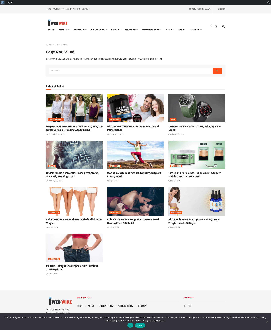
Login (222, 9)
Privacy (140, 325)
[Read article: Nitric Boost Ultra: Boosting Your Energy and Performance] (135, 108)
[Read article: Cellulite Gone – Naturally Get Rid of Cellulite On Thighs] (74, 201)
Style (169, 29)
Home (48, 9)
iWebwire (56, 310)
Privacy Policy (58, 9)
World (63, 29)
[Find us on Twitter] (216, 26)
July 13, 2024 (114, 181)
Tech (181, 29)
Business (79, 29)
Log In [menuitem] (10, 2)
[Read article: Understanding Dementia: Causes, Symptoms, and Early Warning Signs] (74, 155)
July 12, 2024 (114, 227)
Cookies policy (125, 306)
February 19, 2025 (116, 134)
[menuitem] (2, 2)
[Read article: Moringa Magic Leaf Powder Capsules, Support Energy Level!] (135, 155)
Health (115, 29)
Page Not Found (60, 45)
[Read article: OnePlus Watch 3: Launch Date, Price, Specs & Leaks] (196, 108)
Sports (194, 29)
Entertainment (150, 29)
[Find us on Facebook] (211, 26)
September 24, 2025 (56, 134)
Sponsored (98, 29)
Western (130, 29)
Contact (76, 9)
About (68, 9)
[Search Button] (223, 26)
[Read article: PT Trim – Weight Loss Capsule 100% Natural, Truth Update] (74, 248)
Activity (85, 9)
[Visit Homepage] (56, 22)
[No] (267, 321)
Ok (130, 325)
